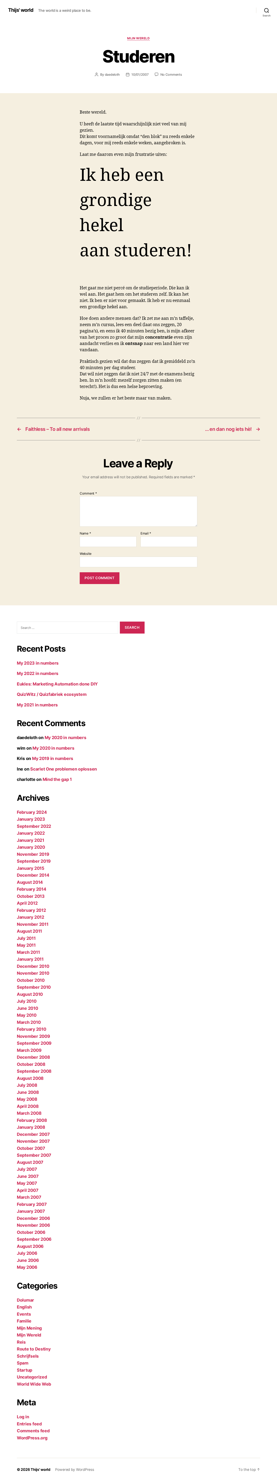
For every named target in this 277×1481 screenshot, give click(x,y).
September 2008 (34, 1071)
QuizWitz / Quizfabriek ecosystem (51, 694)
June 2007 (28, 1176)
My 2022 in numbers (37, 673)
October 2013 (31, 896)
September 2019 (34, 861)
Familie (24, 1321)
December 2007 (33, 1134)
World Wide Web (34, 1384)
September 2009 (34, 1043)
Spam (22, 1363)
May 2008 (27, 1099)
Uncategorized (32, 1377)
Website (85, 553)
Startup (24, 1370)
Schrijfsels (28, 1356)
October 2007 (31, 1148)
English (24, 1307)
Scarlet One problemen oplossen (63, 769)
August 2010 (30, 994)
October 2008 (31, 1064)
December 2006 (33, 1218)
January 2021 (30, 840)
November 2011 (32, 924)
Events (24, 1314)
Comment (88, 493)
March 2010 (29, 1022)
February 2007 (32, 1204)
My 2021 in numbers (37, 704)
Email (146, 533)
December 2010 (33, 966)
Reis (21, 1342)
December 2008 (33, 1057)
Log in (23, 1416)
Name (85, 533)
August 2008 (30, 1078)
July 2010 (27, 1001)
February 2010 (31, 1029)
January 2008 (31, 1127)
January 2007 (31, 1211)
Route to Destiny (34, 1349)
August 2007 (30, 1162)
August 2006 (30, 1246)
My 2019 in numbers (52, 758)
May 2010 (27, 1015)
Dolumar (25, 1300)
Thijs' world (20, 10)
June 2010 (27, 1008)
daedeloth (112, 74)
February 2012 (31, 910)
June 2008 (28, 1092)
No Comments (171, 74)
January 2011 (30, 959)
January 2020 (31, 847)
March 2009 (29, 1050)
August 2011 (29, 931)
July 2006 (27, 1253)
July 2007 (27, 1169)
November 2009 (33, 1036)
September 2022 (34, 826)
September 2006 (34, 1239)
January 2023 (31, 819)
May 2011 (26, 945)
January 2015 (30, 868)
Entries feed (29, 1423)
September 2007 (34, 1155)
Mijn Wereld (138, 38)
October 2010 (31, 980)
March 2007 (29, 1197)
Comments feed (33, 1430)
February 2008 (32, 1120)
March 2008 (29, 1113)
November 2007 (33, 1141)
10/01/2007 (139, 74)
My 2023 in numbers (38, 663)
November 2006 (33, 1225)
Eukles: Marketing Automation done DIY (57, 684)
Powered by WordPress (74, 1469)
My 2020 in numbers (65, 737)
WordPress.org (32, 1437)
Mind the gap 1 (57, 779)
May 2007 (27, 1183)
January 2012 (30, 917)
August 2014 (30, 882)
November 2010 (33, 973)
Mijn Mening (29, 1328)
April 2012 (27, 903)
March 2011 (28, 952)
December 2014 (33, 875)
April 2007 (27, 1190)
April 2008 (28, 1106)
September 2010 (34, 987)
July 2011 (26, 938)
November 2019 (33, 854)
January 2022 (31, 833)
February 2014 (31, 889)
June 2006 (28, 1260)
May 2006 (27, 1267)
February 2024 (32, 812)
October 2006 (31, 1232)
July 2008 (27, 1085)
